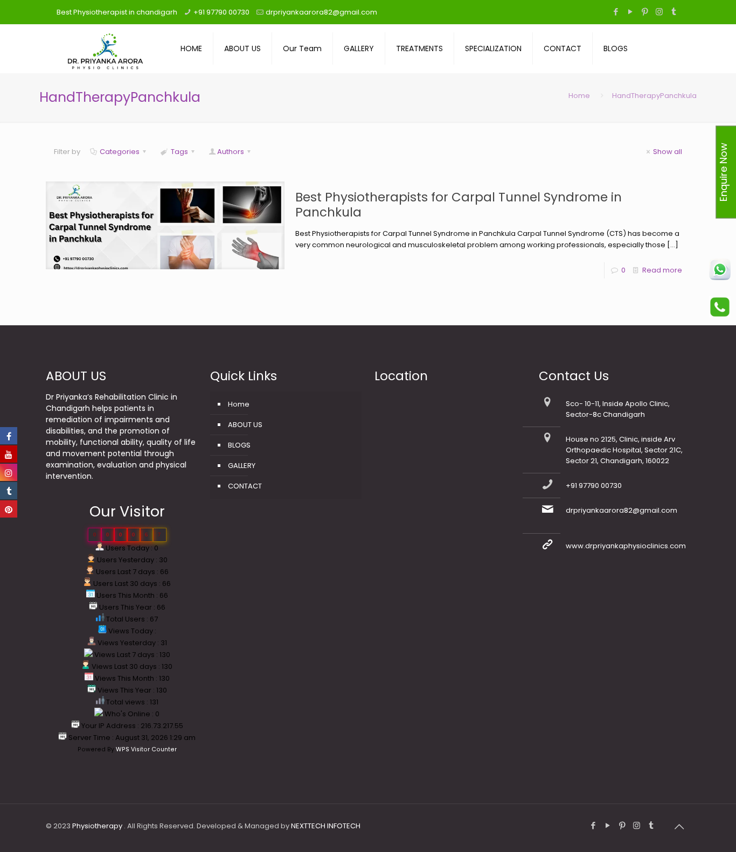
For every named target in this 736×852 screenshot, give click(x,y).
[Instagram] (659, 11)
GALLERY (241, 465)
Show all (667, 151)
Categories (120, 151)
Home (579, 95)
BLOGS (239, 445)
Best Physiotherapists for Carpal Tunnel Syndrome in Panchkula (458, 204)
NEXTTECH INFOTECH (324, 826)
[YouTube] (630, 11)
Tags (179, 151)
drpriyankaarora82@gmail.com (321, 12)
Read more (662, 270)
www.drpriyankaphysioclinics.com (626, 546)
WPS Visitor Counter (146, 749)
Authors (230, 151)
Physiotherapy (98, 826)
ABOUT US (245, 425)
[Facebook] (615, 11)
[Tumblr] (673, 11)
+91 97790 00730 (221, 12)
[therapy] (105, 48)
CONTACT (245, 486)
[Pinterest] (644, 11)
